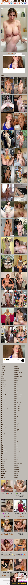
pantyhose (18, 415)
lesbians (18, 368)
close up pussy (6, 413)
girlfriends (4, 447)
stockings (18, 451)
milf (17, 374)
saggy (17, 429)
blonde (4, 392)
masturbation (19, 372)
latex (3, 475)
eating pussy (5, 427)
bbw (3, 376)
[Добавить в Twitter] (24, 3)
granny (4, 453)
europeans (4, 433)
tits (16, 461)
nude (17, 390)
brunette (4, 402)
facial (3, 435)
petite (17, 417)
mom (17, 380)
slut (17, 445)
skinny (17, 443)
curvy (3, 423)
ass (3, 372)
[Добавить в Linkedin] (11, 3)
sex (17, 433)
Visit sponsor (18, 53)
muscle (17, 382)
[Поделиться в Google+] (9, 3)
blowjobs (4, 394)
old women (18, 396)
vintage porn (19, 469)
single (17, 441)
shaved (18, 437)
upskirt (17, 465)
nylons (17, 392)
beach (3, 378)
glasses (4, 449)
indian (3, 469)
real (17, 425)
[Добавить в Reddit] (17, 3)
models (18, 378)
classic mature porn (7, 408)
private (17, 421)
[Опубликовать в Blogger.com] (2, 3)
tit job (17, 459)
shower (18, 439)
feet (3, 439)
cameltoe (4, 404)
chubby (4, 406)
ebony (3, 429)
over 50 (18, 406)
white (17, 473)
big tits (3, 386)
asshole (4, 374)
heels (3, 461)
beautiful (4, 380)
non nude (18, 388)
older (17, 398)
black (3, 390)
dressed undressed (7, 425)
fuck (3, 443)
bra (3, 400)
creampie (4, 417)
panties (18, 413)
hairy (3, 455)
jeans (3, 473)
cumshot (4, 419)
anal (3, 368)
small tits (18, 447)
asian (3, 370)
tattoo (17, 453)
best (3, 382)
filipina (3, 441)
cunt (3, 421)
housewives (5, 467)
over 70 (18, 410)
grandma (4, 451)
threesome (18, 457)
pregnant (18, 419)
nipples (18, 386)
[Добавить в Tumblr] (22, 3)
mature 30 (18, 402)
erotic (3, 431)
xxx (17, 477)
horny (3, 463)
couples (4, 415)
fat (2, 437)
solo (17, 449)
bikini (3, 388)
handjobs (4, 459)
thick (17, 455)
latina (3, 477)
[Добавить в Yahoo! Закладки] (26, 3)
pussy (17, 423)
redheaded (18, 427)
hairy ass (4, 457)
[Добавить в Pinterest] (15, 3)
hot (3, 465)
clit (2, 410)
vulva (17, 471)
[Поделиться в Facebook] (4, 3)
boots (3, 398)
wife (17, 475)
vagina (17, 467)
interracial (4, 471)
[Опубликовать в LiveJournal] (13, 3)
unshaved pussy (20, 463)
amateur (4, 366)
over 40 (18, 404)
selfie (17, 431)
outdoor (18, 400)
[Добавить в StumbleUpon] (19, 3)
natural (17, 384)
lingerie (18, 370)
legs (17, 366)
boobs (3, 396)
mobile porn (19, 376)
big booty (4, 384)
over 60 (18, 408)
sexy (17, 435)
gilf (3, 445)
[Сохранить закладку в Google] (6, 3)
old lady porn (19, 394)
